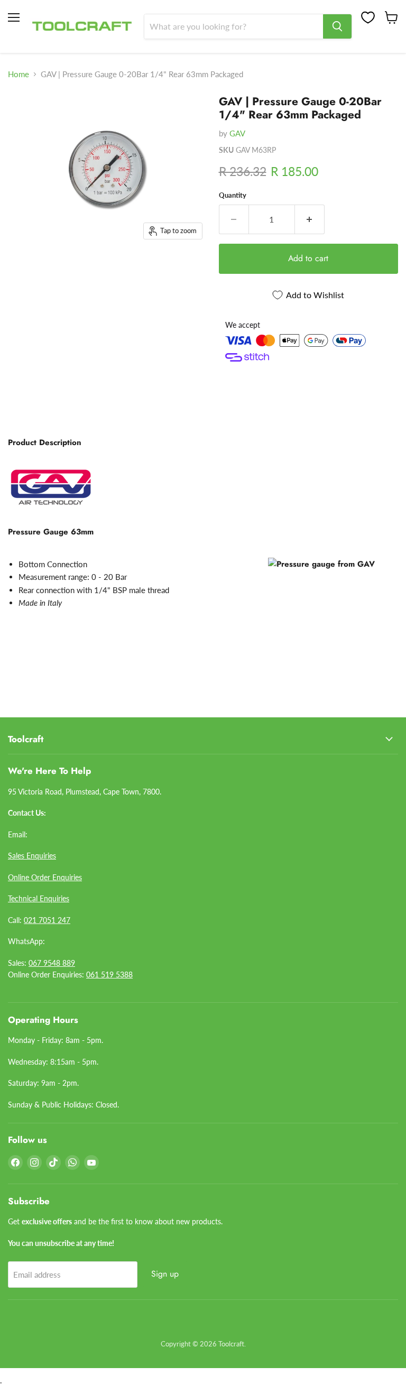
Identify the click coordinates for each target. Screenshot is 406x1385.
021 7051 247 (47, 920)
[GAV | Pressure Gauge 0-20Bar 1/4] (24, 114)
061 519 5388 (109, 974)
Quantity (232, 195)
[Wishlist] (368, 17)
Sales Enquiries (32, 855)
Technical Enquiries (38, 898)
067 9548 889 (52, 962)
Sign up (165, 1274)
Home (18, 74)
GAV (237, 133)
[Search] (337, 26)
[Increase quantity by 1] (310, 219)
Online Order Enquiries (45, 877)
